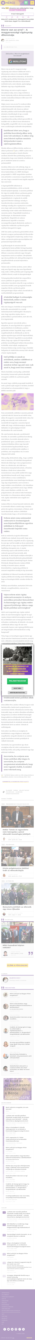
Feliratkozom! (17, 681)
